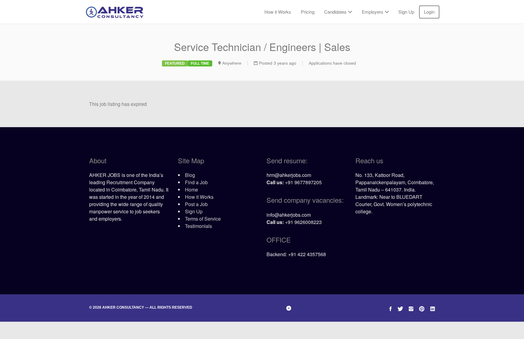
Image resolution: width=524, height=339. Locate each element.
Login (429, 11)
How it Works (277, 11)
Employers (372, 11)
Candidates (335, 11)
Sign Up (406, 11)
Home (191, 189)
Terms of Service (203, 218)
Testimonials (198, 225)
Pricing (307, 11)
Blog (190, 174)
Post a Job (196, 204)
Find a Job (196, 182)
